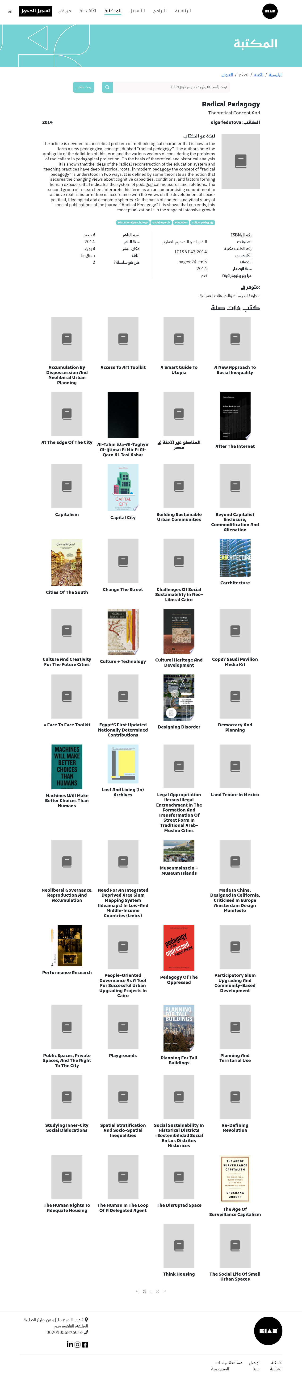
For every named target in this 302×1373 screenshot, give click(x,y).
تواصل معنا (254, 1365)
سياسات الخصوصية (220, 1365)
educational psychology (133, 222)
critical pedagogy (202, 222)
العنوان (227, 74)
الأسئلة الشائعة (276, 1365)
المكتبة (113, 11)
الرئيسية (183, 11)
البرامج (160, 11)
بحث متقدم (84, 87)
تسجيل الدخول (35, 11)
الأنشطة (88, 11)
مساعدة (235, 1362)
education (181, 222)
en (10, 11)
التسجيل (137, 11)
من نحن (65, 11)
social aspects (161, 222)
